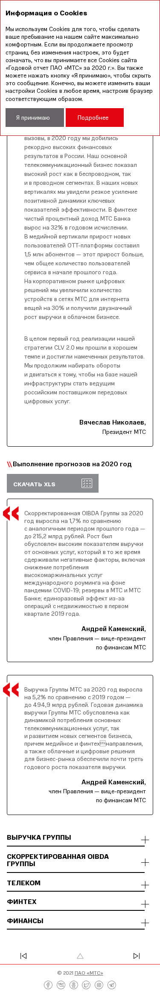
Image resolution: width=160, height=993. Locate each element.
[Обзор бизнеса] (35, 956)
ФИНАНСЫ (25, 921)
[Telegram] (112, 985)
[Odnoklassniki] (74, 985)
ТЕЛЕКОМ (24, 883)
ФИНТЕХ (22, 902)
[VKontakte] (61, 985)
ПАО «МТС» (89, 973)
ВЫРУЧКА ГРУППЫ (39, 837)
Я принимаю (33, 117)
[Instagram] (99, 985)
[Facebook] (48, 985)
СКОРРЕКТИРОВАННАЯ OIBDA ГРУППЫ (58, 860)
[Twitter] (86, 985)
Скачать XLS (34, 484)
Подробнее (93, 117)
